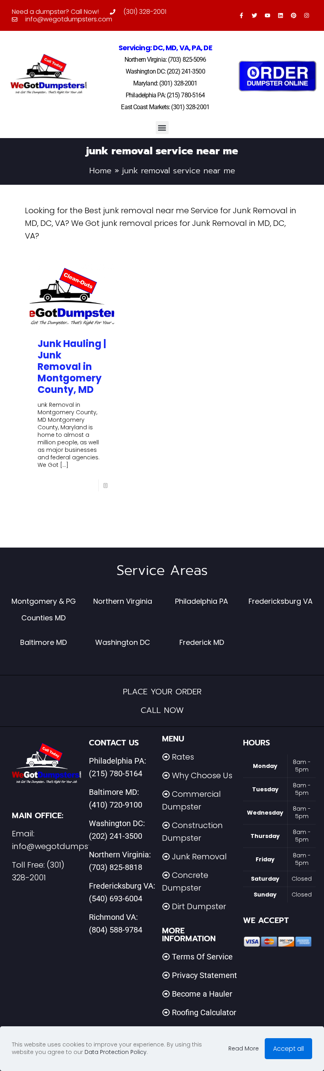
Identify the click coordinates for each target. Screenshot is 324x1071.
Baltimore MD (43, 642)
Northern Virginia (122, 601)
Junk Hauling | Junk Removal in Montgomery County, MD (72, 366)
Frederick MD (201, 642)
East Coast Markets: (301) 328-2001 (165, 107)
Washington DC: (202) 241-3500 (165, 71)
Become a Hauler (202, 994)
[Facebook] (241, 15)
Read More (243, 1048)
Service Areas (162, 570)
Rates (183, 756)
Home (100, 170)
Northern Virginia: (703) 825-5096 (165, 59)
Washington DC (122, 642)
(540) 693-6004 (115, 898)
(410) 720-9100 (115, 804)
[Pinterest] (293, 15)
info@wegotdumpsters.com (67, 846)
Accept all (288, 1048)
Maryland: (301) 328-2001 (165, 83)
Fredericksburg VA (281, 601)
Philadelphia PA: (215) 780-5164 (165, 95)
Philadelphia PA (201, 601)
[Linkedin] (280, 15)
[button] (162, 127)
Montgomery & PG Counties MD (43, 609)
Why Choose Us (202, 775)
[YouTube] (267, 15)
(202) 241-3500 (115, 836)
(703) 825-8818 (115, 867)
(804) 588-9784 (115, 930)
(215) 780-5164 (115, 773)
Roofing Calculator (204, 1012)
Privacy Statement (204, 975)
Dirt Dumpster (199, 906)
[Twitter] (254, 15)
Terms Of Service (202, 956)
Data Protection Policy (116, 1052)
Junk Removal (199, 856)
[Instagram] (306, 15)
